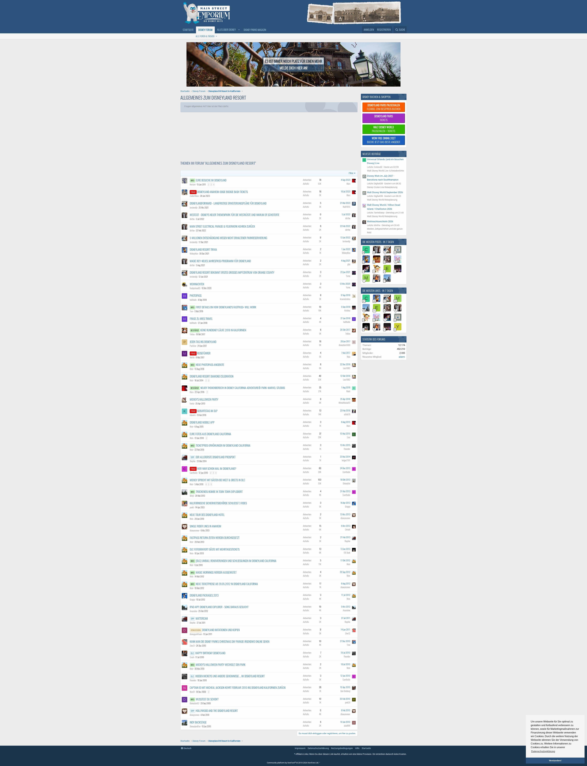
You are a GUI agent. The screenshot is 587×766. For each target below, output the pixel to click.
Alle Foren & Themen (205, 36)
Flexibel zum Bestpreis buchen (383, 107)
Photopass (195, 295)
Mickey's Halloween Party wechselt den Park (221, 665)
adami (402, 356)
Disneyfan (346, 483)
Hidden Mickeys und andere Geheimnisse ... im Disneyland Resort (230, 676)
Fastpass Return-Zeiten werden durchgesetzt (214, 538)
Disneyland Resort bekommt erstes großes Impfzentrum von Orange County (232, 272)
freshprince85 (195, 288)
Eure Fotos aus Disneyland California (210, 434)
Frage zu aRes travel (201, 319)
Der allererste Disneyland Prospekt (215, 457)
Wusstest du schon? (207, 699)
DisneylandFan (195, 726)
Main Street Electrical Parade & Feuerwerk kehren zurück (222, 226)
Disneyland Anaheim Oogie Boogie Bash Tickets (222, 192)
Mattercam (202, 618)
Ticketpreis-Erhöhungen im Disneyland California (223, 445)
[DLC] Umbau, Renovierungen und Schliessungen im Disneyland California (236, 561)
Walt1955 (346, 206)
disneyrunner (345, 518)
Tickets (383, 118)
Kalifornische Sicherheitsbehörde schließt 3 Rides (218, 503)
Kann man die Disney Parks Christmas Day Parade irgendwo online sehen (229, 641)
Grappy (347, 506)
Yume (348, 275)
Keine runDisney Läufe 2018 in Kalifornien (223, 330)
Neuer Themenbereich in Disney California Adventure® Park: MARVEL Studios (242, 388)
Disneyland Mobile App (202, 422)
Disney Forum (205, 30)
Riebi (348, 391)
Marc (348, 183)
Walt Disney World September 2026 (385, 192)
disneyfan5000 (344, 345)
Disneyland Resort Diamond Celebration (211, 376)
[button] (228, 29)
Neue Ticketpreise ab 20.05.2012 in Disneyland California (227, 584)
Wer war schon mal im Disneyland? (216, 468)
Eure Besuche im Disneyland (211, 180)
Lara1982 (346, 368)
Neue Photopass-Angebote (210, 365)
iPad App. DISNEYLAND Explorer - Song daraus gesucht (219, 607)
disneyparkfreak (196, 634)
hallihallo (193, 299)
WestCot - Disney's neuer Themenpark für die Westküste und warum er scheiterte (234, 215)
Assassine (193, 611)
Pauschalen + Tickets (383, 129)
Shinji (192, 495)
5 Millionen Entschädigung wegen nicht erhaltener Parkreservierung (228, 238)
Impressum (300, 748)
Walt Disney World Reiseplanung (382, 200)
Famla (192, 403)
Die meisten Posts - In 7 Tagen (378, 242)
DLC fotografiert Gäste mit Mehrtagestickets (215, 549)
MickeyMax (194, 253)
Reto (191, 368)
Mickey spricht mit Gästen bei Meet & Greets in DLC (217, 480)
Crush (192, 657)
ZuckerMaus (194, 195)
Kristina (347, 310)
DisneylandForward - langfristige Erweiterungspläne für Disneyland (228, 203)
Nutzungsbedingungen (342, 748)
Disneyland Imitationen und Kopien (221, 630)
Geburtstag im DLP (207, 411)
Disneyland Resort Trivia (203, 249)
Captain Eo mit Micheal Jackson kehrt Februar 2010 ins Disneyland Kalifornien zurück (238, 688)
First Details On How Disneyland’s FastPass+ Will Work (226, 307)
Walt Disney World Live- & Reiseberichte (385, 170)
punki (192, 507)
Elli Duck (347, 552)
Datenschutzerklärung (318, 748)
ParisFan (193, 345)
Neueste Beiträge (371, 154)
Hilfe (357, 748)
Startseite (188, 30)
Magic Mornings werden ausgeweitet (216, 572)
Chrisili (347, 529)
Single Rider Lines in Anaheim (205, 526)
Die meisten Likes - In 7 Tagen (377, 291)
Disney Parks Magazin (255, 30)
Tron (191, 311)
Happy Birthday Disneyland (210, 653)
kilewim (193, 415)
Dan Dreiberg (345, 691)
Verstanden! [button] (555, 760)
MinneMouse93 (344, 402)
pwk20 (347, 702)
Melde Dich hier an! (294, 68)
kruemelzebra (345, 299)
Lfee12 (347, 633)
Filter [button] (351, 173)
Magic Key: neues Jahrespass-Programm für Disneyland (220, 261)
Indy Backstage (198, 722)
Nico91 (192, 691)
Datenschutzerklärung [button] (543, 751)
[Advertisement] (253, 135)
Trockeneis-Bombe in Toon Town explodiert (219, 492)
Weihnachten (197, 284)
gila (348, 264)
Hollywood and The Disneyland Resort (217, 711)
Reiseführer (203, 353)
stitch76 (347, 414)
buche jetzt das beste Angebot (383, 140)
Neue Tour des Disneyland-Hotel (207, 515)
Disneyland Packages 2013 (204, 595)
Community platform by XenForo (293, 763)
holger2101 (346, 460)
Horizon (193, 184)
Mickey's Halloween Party (204, 399)
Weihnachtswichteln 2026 (380, 221)
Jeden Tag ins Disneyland (203, 342)
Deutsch (187, 748)
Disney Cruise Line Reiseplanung (382, 187)
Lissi (348, 437)
